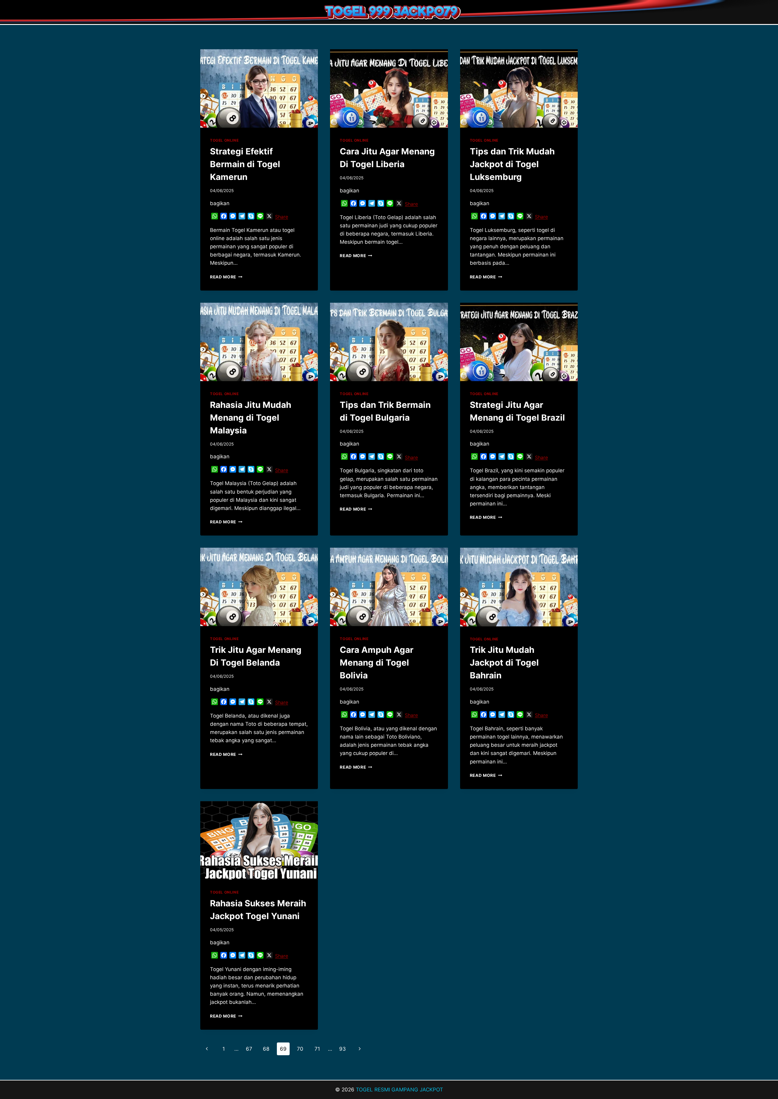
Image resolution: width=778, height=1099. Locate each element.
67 (249, 1049)
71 (317, 1049)
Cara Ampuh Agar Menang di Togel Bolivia (376, 662)
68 (266, 1049)
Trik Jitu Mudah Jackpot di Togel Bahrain (504, 662)
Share (281, 217)
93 (342, 1049)
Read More (226, 276)
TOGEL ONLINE (224, 140)
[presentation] (259, 88)
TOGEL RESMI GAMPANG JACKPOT (399, 1090)
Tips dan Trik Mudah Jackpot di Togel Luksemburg (512, 164)
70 (300, 1049)
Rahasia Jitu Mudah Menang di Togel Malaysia (250, 418)
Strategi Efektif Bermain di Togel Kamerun (245, 164)
